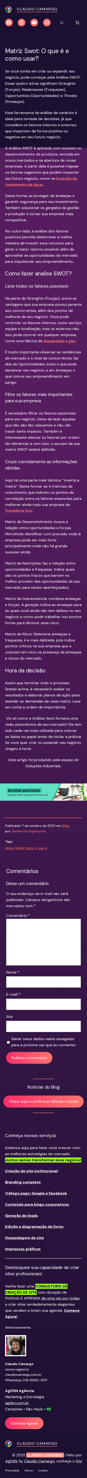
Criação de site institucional (31, 1171)
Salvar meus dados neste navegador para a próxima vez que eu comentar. (43, 1041)
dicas (9, 848)
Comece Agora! (24, 1423)
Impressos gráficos (23, 1248)
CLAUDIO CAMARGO (45, 1455)
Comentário (18, 915)
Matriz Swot (24, 848)
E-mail (13, 994)
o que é (41, 848)
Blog (66, 825)
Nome (12, 972)
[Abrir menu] (61, 22)
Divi (79, 1461)
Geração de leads (21, 1215)
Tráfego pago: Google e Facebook (36, 1193)
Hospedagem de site (24, 1237)
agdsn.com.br (17, 1403)
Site (9, 1016)
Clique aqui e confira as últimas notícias (43, 1101)
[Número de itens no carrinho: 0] (77, 22)
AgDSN (11, 1461)
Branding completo (23, 1182)
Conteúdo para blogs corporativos (37, 1204)
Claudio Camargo (37, 9)
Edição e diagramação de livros (34, 1226)
